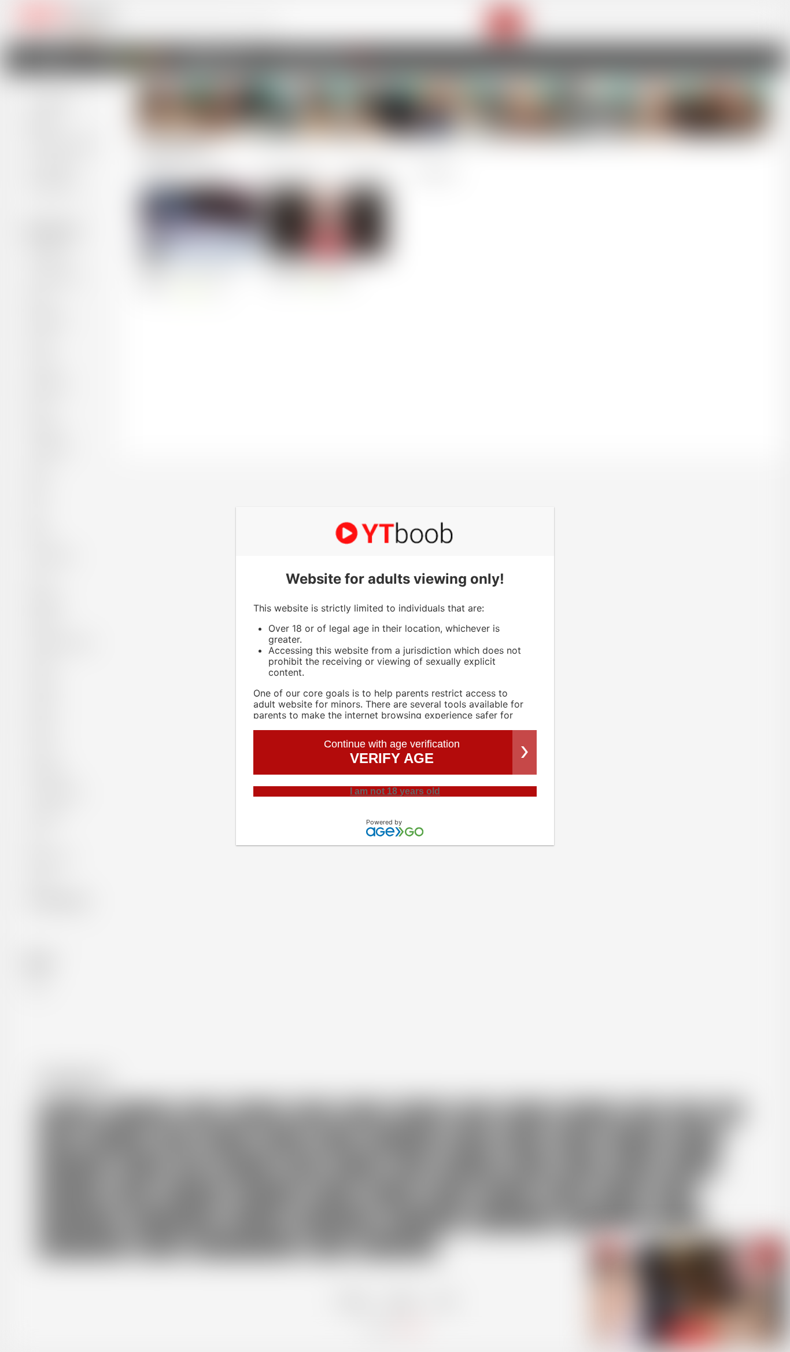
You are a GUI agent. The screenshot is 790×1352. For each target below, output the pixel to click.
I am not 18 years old (395, 791)
